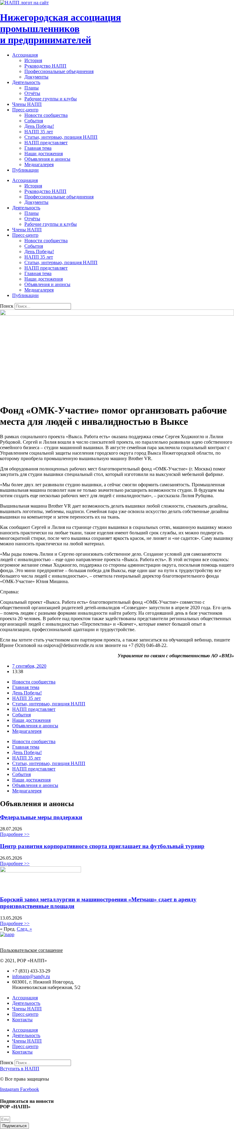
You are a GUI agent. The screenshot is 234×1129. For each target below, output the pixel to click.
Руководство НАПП (45, 65)
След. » (24, 929)
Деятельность (26, 82)
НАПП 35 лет (38, 131)
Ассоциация (25, 55)
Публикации (25, 170)
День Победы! (39, 126)
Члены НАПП (27, 104)
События (33, 120)
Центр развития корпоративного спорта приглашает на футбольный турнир (102, 846)
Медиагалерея (39, 164)
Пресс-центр (25, 109)
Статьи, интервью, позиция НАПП (61, 137)
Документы (36, 76)
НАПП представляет (46, 142)
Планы (31, 87)
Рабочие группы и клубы (50, 98)
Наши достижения (43, 153)
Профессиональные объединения (59, 71)
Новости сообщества (46, 115)
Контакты (22, 1019)
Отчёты (32, 93)
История (33, 60)
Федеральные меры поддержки (41, 817)
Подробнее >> (15, 834)
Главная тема (37, 148)
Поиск (6, 306)
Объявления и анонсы (47, 159)
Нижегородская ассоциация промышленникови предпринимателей (60, 28)
